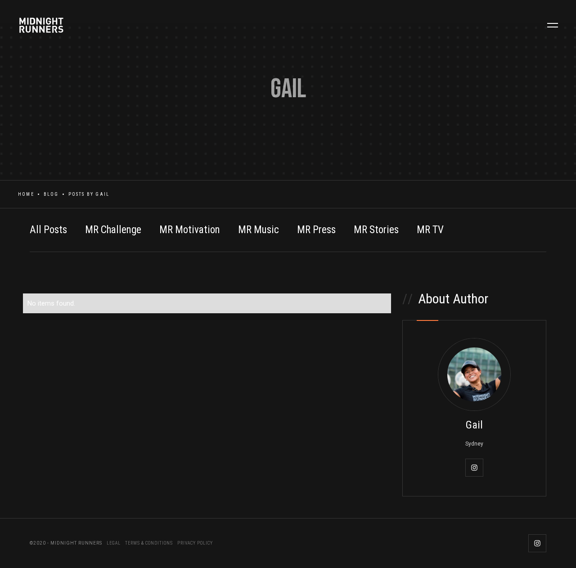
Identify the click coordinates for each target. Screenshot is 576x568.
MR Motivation (189, 230)
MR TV (430, 230)
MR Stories (376, 230)
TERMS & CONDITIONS (149, 543)
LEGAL (114, 543)
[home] (57, 25)
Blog (51, 194)
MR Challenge (113, 230)
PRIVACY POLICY (195, 543)
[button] (552, 25)
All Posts (48, 230)
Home (26, 194)
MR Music (258, 230)
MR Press (316, 230)
